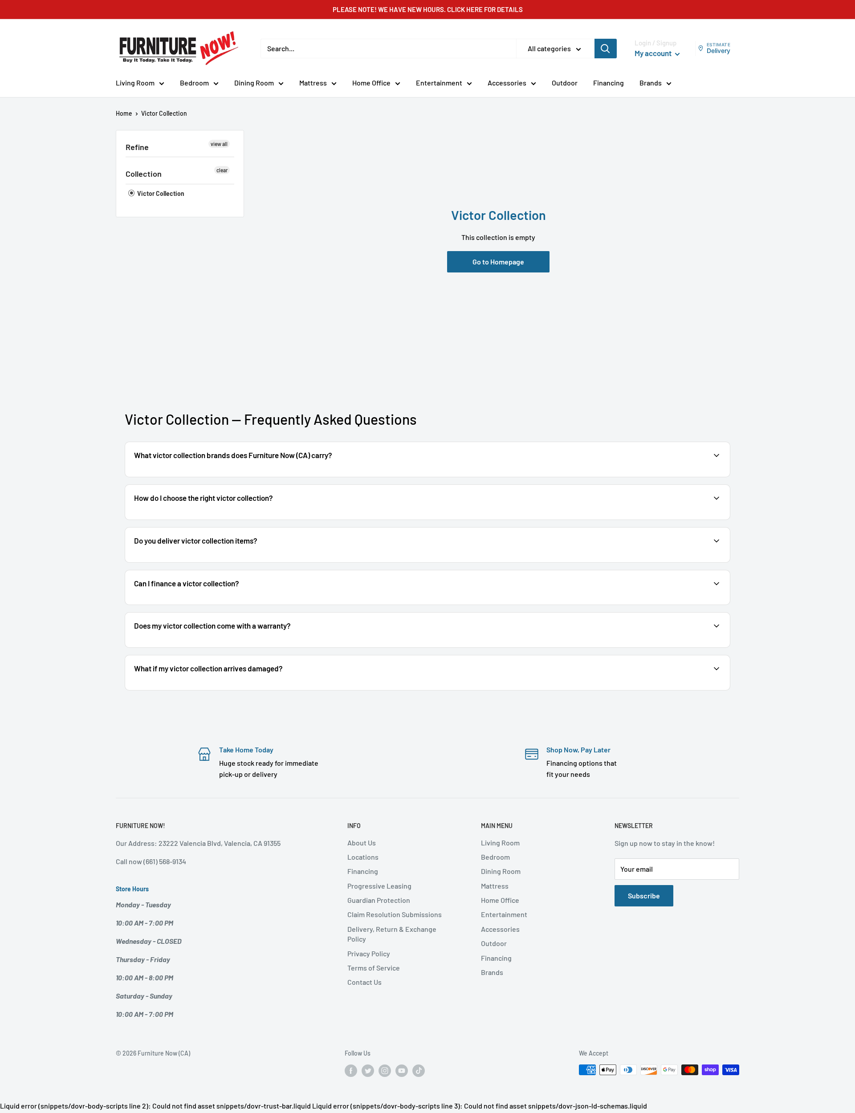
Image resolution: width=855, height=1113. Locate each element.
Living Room (135, 82)
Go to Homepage (498, 261)
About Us (361, 842)
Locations (363, 857)
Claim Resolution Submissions (394, 914)
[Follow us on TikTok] (418, 1070)
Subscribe (644, 895)
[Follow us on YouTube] (401, 1070)
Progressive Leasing (379, 885)
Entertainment (439, 82)
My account (654, 53)
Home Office (371, 82)
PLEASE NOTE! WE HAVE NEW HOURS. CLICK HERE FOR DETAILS (428, 9)
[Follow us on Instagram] (385, 1070)
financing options (203, 604)
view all (219, 144)
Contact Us (364, 982)
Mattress (313, 82)
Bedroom (194, 82)
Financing (608, 82)
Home (124, 113)
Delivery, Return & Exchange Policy (391, 934)
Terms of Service (373, 967)
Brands (650, 82)
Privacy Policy (368, 953)
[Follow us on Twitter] (368, 1070)
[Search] (605, 48)
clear (222, 170)
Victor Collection (160, 193)
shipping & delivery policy (627, 561)
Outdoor (565, 82)
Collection (144, 174)
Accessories (507, 82)
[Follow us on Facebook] (351, 1070)
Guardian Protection (378, 900)
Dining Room (254, 82)
